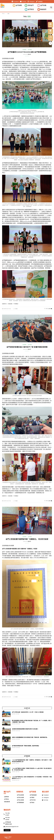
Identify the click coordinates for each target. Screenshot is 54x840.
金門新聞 (19, 5)
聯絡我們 (43, 9)
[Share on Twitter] (48, 308)
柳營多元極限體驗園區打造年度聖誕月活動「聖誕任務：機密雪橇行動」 (30, 737)
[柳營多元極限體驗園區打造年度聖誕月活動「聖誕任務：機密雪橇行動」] (6, 739)
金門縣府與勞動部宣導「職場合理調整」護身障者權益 (25, 745)
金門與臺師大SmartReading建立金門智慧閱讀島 (27, 52)
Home (3, 13)
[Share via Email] (51, 308)
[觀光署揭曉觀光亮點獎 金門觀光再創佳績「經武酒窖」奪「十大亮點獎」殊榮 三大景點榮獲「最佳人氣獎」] (6, 722)
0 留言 (16, 308)
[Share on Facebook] (46, 308)
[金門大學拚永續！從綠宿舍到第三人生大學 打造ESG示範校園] (6, 714)
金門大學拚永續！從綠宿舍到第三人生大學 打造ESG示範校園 (27, 712)
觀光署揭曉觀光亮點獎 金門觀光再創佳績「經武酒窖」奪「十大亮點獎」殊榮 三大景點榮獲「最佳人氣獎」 (32, 721)
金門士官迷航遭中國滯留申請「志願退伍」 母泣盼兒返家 (27, 539)
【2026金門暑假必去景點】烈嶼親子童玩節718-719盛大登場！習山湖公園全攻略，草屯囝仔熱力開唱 (32, 769)
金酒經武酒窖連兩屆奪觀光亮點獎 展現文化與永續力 (25, 729)
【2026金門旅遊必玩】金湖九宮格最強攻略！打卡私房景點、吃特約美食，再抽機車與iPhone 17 (32, 777)
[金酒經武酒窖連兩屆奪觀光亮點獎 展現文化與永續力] (6, 731)
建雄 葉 (29, 54)
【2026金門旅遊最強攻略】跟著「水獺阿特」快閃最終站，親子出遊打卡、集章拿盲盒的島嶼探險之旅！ (32, 760)
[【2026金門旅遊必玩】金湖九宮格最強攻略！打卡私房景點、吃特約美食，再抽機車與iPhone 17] (6, 779)
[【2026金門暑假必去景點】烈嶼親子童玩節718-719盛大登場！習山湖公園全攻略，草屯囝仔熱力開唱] (6, 770)
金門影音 (31, 9)
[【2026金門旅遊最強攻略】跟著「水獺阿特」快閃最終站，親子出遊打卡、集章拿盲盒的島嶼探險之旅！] (6, 762)
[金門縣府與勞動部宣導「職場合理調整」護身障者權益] (6, 748)
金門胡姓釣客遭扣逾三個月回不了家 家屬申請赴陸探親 (27, 347)
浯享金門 (31, 5)
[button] (51, 7)
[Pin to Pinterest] (49, 308)
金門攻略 (43, 5)
